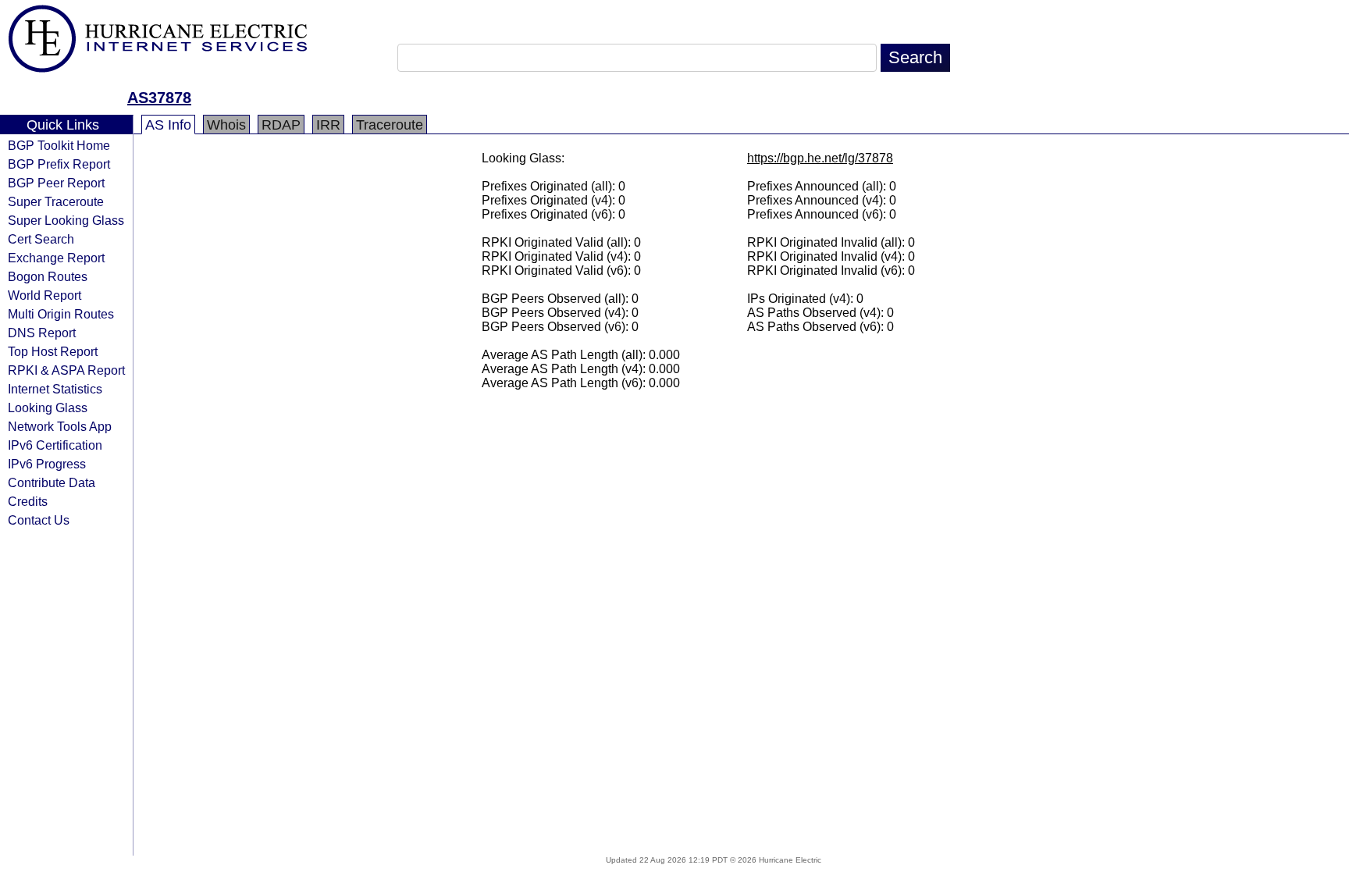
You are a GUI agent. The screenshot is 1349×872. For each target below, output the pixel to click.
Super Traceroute (56, 201)
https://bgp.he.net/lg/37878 (820, 158)
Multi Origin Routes (61, 314)
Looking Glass (47, 407)
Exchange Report (56, 258)
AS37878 (159, 97)
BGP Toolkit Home (59, 145)
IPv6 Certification (55, 445)
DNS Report (42, 333)
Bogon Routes (47, 276)
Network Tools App (60, 426)
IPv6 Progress (47, 464)
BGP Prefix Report (59, 164)
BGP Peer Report (56, 183)
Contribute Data (51, 482)
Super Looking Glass (66, 220)
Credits (28, 501)
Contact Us (38, 520)
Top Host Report (53, 351)
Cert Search (41, 239)
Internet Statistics (55, 389)
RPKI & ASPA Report (66, 370)
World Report (44, 295)
